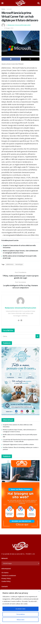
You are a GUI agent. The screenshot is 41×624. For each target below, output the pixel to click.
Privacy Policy (6, 578)
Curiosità (9, 9)
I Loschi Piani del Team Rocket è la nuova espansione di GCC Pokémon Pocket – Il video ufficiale (20, 440)
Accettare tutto (20, 609)
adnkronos (9, 264)
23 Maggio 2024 (8, 28)
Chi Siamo (4, 573)
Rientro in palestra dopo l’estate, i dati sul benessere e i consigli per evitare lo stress (19, 431)
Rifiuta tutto (20, 620)
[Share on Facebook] (10, 59)
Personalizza (20, 614)
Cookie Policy (6, 581)
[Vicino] (39, 591)
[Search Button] (39, 3)
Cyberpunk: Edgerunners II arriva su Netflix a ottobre (18, 444)
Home (3, 9)
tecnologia (19, 264)
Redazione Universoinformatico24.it (19, 25)
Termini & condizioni (8, 575)
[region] (20, 607)
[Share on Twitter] (30, 59)
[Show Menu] (2, 3)
